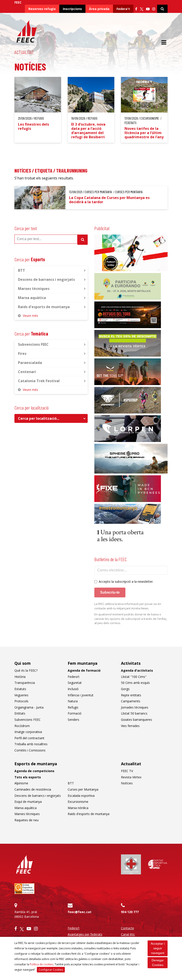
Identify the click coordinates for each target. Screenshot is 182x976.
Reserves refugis (42, 9)
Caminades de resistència (32, 789)
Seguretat (75, 683)
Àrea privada (99, 9)
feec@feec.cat (79, 912)
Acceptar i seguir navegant (158, 948)
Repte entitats (131, 695)
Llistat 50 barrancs (134, 713)
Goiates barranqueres (136, 719)
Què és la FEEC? (26, 670)
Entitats (19, 713)
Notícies (127, 783)
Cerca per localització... (38, 418)
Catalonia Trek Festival (39, 380)
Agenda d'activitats (137, 670)
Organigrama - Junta (29, 707)
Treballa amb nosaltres (30, 744)
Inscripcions (72, 9)
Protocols (21, 701)
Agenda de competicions (34, 771)
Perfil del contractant (29, 738)
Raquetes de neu (26, 820)
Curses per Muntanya (83, 789)
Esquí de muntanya (28, 801)
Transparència (24, 683)
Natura (73, 701)
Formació (74, 713)
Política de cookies (41, 964)
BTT (21, 270)
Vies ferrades (130, 726)
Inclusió (73, 689)
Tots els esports (27, 777)
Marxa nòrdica (78, 808)
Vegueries (21, 695)
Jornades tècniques (134, 707)
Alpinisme (21, 783)
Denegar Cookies (158, 962)
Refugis (73, 707)
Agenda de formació (84, 670)
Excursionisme (78, 801)
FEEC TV (127, 771)
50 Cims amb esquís (135, 683)
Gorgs (125, 689)
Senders (73, 719)
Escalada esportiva (81, 795)
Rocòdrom (22, 726)
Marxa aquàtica (32, 297)
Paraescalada (30, 362)
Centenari (27, 371)
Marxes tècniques (33, 288)
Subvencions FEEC (33, 344)
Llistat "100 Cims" (133, 677)
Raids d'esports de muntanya (44, 306)
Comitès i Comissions (30, 750)
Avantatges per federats (85, 934)
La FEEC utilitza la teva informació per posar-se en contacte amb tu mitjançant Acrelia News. (127, 606)
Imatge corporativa (28, 732)
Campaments (130, 701)
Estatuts (20, 689)
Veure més (30, 315)
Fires (22, 353)
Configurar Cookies (51, 970)
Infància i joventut (80, 695)
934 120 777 (130, 912)
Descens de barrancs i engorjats (46, 279)
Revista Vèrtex (131, 777)
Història (20, 677)
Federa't (123, 9)
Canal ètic (128, 934)
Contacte (127, 928)
